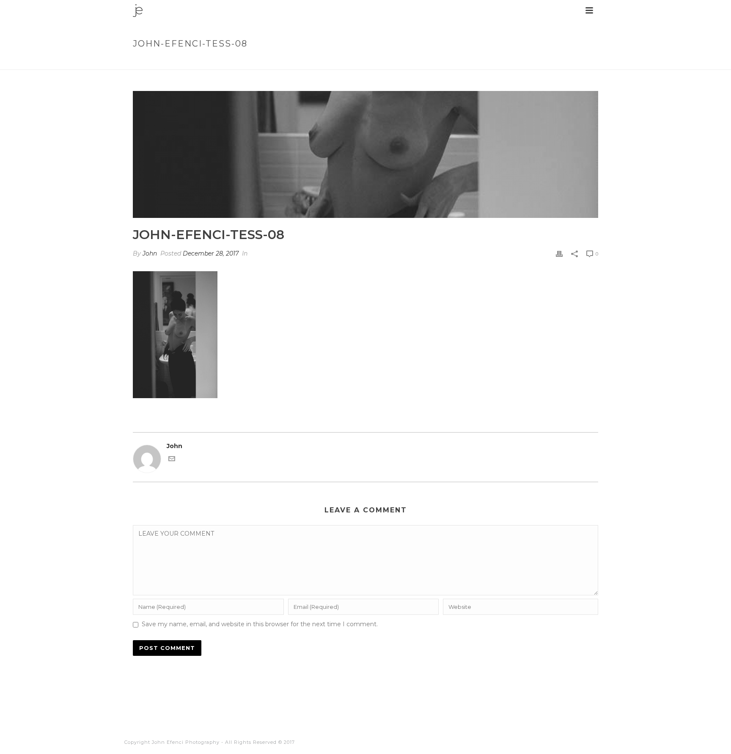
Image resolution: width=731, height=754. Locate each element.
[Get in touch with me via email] (171, 460)
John (150, 253)
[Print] (559, 254)
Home (499, 61)
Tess (519, 61)
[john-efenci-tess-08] (365, 154)
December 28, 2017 (211, 253)
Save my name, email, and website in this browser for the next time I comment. (260, 624)
